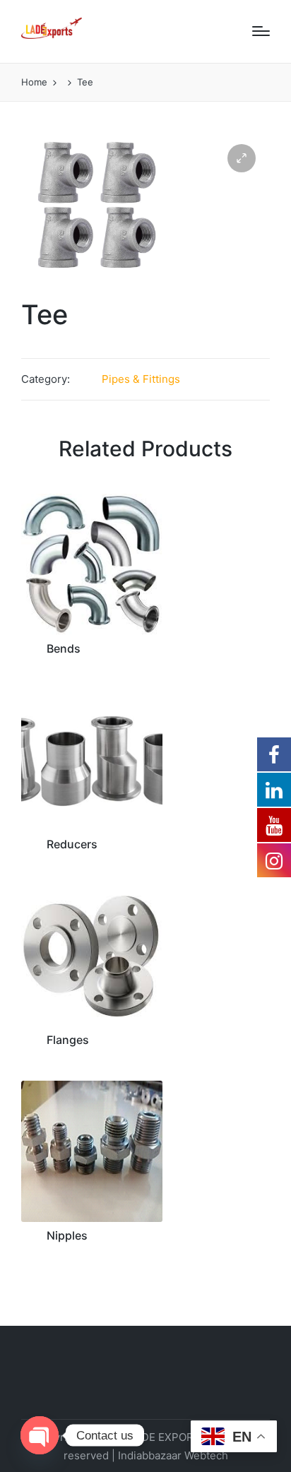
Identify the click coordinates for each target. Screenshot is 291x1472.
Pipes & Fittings (141, 379)
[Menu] (261, 31)
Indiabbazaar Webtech (173, 1455)
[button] (241, 158)
